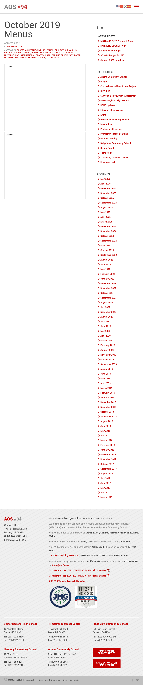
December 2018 (108, 402)
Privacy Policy (43, 680)
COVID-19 (105, 91)
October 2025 (107, 197)
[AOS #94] (15, 6)
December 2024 (108, 226)
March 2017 (106, 497)
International (27, 55)
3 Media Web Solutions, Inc (5, 679)
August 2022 (106, 259)
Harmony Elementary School (114, 119)
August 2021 (106, 302)
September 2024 (108, 240)
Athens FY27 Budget (110, 50)
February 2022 (107, 273)
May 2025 (105, 212)
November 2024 (108, 231)
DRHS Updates (107, 105)
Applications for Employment (106, 664)
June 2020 (105, 326)
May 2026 (105, 178)
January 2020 (107, 350)
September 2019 (108, 364)
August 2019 (106, 369)
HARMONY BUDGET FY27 (113, 45)
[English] (118, 6)
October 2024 (107, 235)
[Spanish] (129, 6)
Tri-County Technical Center (114, 157)
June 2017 (105, 483)
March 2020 (106, 340)
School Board (107, 148)
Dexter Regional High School (46, 52)
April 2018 (105, 435)
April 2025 (105, 216)
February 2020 (107, 345)
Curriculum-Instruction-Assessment (118, 95)
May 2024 (105, 245)
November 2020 (108, 311)
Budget (20, 50)
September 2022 (108, 254)
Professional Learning (48, 55)
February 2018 (107, 445)
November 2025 (108, 193)
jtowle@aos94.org (60, 565)
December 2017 (108, 454)
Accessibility (74, 680)
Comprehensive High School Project (44, 50)
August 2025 (106, 207)
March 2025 (106, 221)
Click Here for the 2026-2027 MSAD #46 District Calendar (77, 575)
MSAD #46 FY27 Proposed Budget (117, 41)
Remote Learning (108, 138)
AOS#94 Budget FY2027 (112, 55)
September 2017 (108, 468)
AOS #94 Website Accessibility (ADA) (67, 581)
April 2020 (105, 335)
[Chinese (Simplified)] (122, 6)
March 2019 (106, 388)
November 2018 (108, 407)
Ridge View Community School (30, 57)
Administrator (14, 46)
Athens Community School (113, 76)
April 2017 (105, 492)
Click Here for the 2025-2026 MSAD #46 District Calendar (77, 570)
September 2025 (108, 202)
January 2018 (107, 449)
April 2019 (105, 383)
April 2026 (105, 183)
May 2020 (105, 331)
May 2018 (105, 430)
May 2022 (105, 269)
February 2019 (107, 392)
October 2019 (107, 359)
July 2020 (105, 321)
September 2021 (108, 297)
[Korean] (125, 6)
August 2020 (106, 316)
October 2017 (107, 464)
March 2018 (106, 440)
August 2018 (106, 421)
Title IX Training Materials (65, 555)
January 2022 (107, 278)
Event (103, 114)
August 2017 (106, 473)
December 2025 (108, 188)
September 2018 (108, 416)
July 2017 (105, 478)
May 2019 (105, 378)
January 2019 (107, 397)
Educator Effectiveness (111, 110)
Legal (65, 680)
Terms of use (55, 680)
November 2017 (108, 459)
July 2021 (105, 307)
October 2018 (107, 411)
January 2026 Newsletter (112, 60)
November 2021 (108, 288)
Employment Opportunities (106, 652)
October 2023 (107, 250)
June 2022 (105, 264)
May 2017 (105, 487)
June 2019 (105, 373)
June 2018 (105, 426)
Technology (52, 57)
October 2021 (107, 292)
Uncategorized (107, 162)
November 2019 (108, 354)
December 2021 (108, 283)
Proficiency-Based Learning (114, 133)
